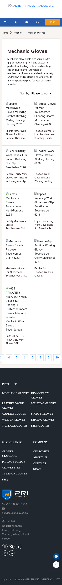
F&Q (5, 479)
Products (18, 32)
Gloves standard (9, 453)
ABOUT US (40, 457)
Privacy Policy (13, 461)
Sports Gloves (42, 413)
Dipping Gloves (42, 419)
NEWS (37, 469)
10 (57, 357)
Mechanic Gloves (36, 32)
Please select (40, 93)
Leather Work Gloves (13, 405)
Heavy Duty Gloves (40, 395)
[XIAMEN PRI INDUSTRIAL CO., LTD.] (31, 9)
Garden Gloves (14, 413)
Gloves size (11, 467)
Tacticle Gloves (15, 425)
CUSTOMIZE (41, 451)
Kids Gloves (40, 425)
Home (5, 32)
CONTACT (39, 463)
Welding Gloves (43, 403)
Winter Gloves (13, 419)
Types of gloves (14, 473)
